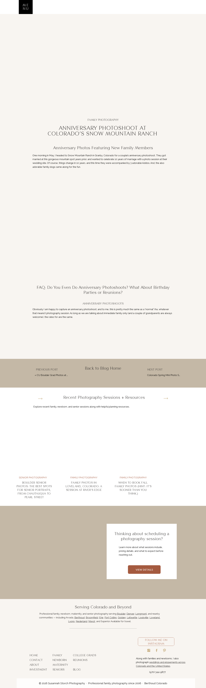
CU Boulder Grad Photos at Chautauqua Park (61, 375)
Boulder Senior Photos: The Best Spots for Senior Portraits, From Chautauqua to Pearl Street (34, 490)
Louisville (143, 617)
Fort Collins (111, 617)
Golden (122, 617)
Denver (130, 613)
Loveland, (155, 617)
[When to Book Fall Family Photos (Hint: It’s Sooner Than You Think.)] (133, 443)
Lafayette (132, 617)
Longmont (141, 613)
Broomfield (92, 617)
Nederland (81, 621)
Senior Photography (33, 477)
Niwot (91, 621)
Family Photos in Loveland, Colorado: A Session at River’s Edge (84, 486)
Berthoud (79, 617)
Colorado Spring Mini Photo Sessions (167, 375)
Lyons (71, 621)
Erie (101, 617)
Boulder (121, 613)
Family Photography (103, 119)
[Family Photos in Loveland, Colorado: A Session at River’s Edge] (84, 443)
